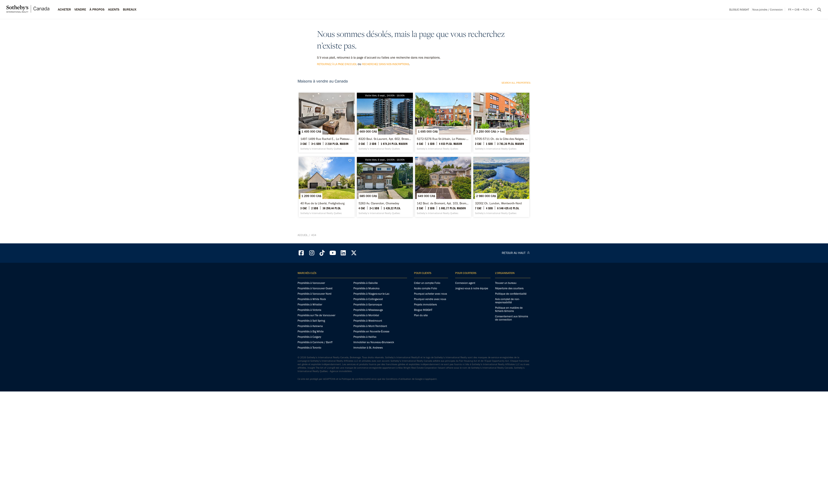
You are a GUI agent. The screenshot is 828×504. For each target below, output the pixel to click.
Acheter (64, 9)
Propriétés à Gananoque (367, 304)
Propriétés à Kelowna (310, 326)
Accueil (303, 235)
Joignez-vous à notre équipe (471, 288)
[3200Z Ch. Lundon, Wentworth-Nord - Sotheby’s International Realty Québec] (501, 187)
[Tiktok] (322, 253)
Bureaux (129, 9)
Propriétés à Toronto (309, 347)
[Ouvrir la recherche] (818, 10)
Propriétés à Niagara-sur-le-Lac (371, 293)
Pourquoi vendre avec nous (430, 299)
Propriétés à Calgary (309, 336)
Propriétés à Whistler (310, 304)
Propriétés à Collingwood (368, 299)
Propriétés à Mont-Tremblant (370, 326)
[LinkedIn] (343, 253)
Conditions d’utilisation (398, 378)
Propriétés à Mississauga (368, 309)
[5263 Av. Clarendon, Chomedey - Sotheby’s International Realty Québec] (385, 187)
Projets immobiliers (425, 304)
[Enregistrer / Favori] (351, 96)
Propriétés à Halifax (364, 336)
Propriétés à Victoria (309, 309)
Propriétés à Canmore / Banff (315, 342)
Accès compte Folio (425, 288)
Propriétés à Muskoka (366, 288)
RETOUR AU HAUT (514, 253)
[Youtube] (332, 253)
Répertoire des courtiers (509, 288)
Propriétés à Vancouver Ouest (315, 288)
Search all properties (516, 82)
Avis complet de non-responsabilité (507, 300)
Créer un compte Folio (427, 283)
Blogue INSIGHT (739, 9)
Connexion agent (465, 283)
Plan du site (421, 315)
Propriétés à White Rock (312, 299)
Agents (113, 9)
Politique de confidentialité (511, 293)
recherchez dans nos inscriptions (385, 64)
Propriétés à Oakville (365, 283)
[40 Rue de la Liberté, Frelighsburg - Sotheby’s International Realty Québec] (326, 187)
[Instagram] (311, 253)
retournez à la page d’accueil (337, 64)
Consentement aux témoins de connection (511, 318)
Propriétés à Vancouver (311, 283)
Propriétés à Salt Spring (311, 320)
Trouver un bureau (505, 283)
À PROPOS (97, 9)
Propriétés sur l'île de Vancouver (316, 315)
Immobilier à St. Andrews (368, 347)
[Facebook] (301, 253)
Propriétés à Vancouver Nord (314, 293)
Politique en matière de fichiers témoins (509, 309)
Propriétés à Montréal (366, 315)
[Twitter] (354, 253)
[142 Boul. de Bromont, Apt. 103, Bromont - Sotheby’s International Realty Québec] (443, 187)
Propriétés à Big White (311, 331)
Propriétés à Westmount (367, 320)
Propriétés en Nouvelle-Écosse (371, 331)
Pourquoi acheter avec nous (430, 293)
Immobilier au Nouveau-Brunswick (373, 342)
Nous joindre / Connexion (767, 9)
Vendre (80, 9)
